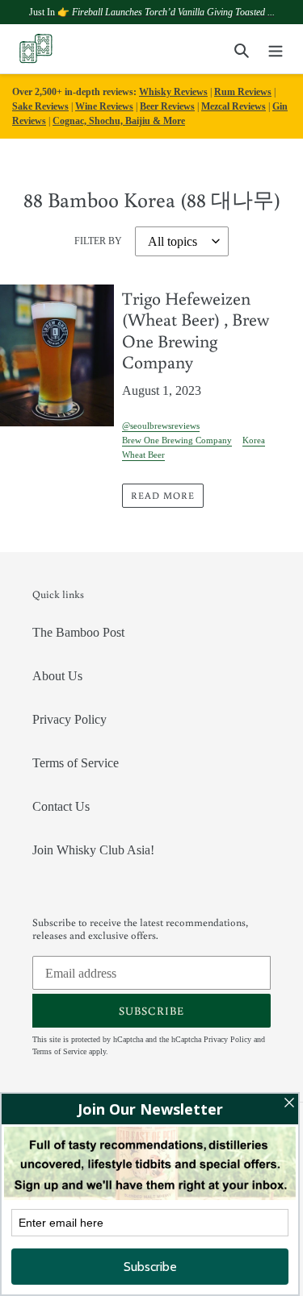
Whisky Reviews (173, 92)
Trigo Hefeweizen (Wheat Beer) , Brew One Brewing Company (195, 329)
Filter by (98, 241)
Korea (253, 440)
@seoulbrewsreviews (161, 425)
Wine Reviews (104, 106)
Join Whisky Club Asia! (93, 850)
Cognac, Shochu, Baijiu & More (119, 121)
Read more (163, 495)
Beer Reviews (167, 106)
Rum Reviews (242, 92)
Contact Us (61, 806)
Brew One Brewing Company (177, 440)
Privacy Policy (69, 719)
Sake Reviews (40, 106)
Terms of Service (75, 763)
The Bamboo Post (78, 632)
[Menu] (275, 49)
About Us (57, 676)
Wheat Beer (143, 454)
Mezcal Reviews (233, 106)
